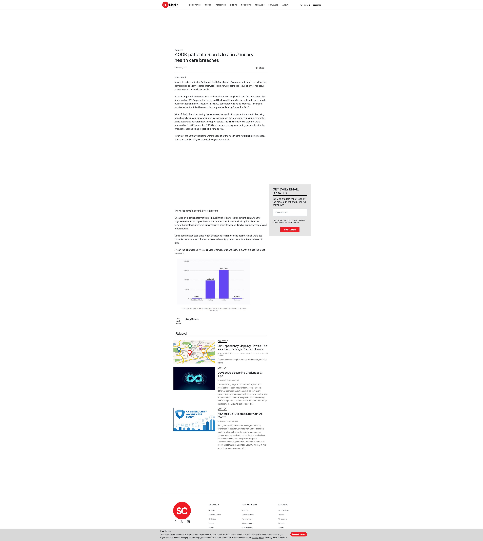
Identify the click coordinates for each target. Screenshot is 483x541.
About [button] (286, 5)
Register (317, 5)
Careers (211, 523)
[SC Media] (170, 5)
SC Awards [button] (273, 5)
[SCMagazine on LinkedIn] (188, 521)
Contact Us (212, 519)
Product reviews (283, 510)
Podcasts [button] (246, 5)
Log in (307, 5)
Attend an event (247, 519)
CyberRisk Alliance (215, 514)
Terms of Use (283, 222)
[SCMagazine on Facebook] (175, 521)
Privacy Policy (294, 222)
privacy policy (258, 537)
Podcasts (281, 528)
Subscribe (290, 229)
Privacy (211, 528)
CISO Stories (195, 5)
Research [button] (259, 5)
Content (179, 50)
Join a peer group (247, 523)
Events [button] (233, 5)
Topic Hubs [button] (221, 5)
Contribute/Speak (248, 514)
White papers (282, 519)
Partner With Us (247, 528)
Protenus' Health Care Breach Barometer (221, 82)
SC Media (212, 510)
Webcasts (281, 523)
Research (281, 514)
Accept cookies (298, 534)
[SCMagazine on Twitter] (182, 521)
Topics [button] (208, 5)
